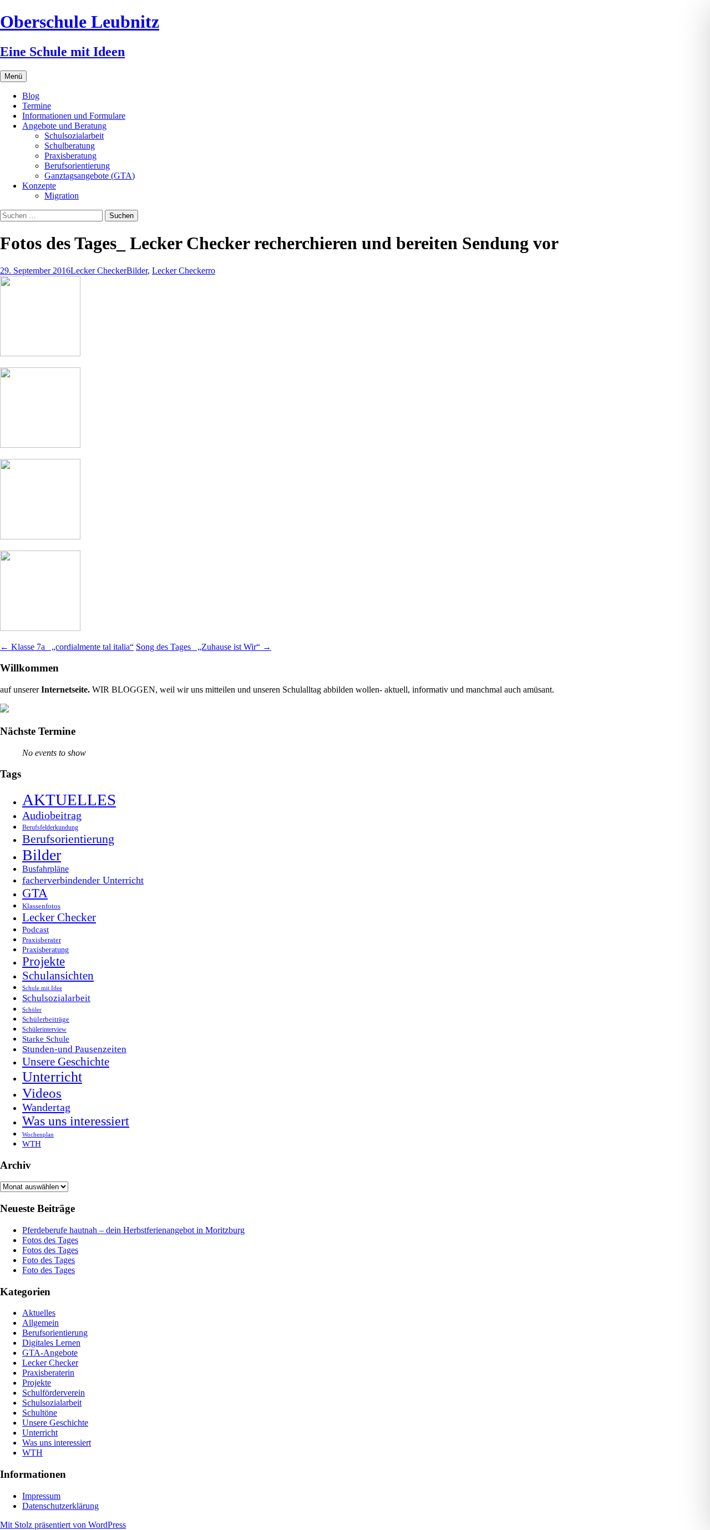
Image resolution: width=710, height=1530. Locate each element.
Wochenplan (38, 1135)
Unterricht (52, 1077)
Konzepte (39, 185)
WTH (31, 1143)
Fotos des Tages (50, 1240)
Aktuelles (38, 1312)
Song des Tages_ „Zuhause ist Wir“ (203, 647)
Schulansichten (58, 975)
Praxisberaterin (48, 1372)
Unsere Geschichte (65, 1061)
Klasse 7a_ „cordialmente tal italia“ (67, 647)
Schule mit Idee (42, 988)
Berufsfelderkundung (50, 827)
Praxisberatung (70, 155)
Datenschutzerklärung (60, 1506)
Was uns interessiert (75, 1121)
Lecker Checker (98, 270)
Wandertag (46, 1107)
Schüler (32, 1010)
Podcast (35, 929)
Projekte (43, 961)
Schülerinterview (44, 1029)
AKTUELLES (69, 800)
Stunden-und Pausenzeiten (74, 1049)
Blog (30, 95)
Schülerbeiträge (45, 1019)
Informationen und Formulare (73, 115)
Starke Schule (45, 1038)
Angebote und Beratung (64, 125)
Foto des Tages (48, 1260)
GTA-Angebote (50, 1352)
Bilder (137, 270)
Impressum (41, 1496)
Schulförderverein (53, 1392)
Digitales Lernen (51, 1342)
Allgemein (40, 1322)
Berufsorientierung (77, 165)
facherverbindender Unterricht (83, 880)
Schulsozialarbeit (74, 135)
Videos (42, 1092)
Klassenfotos (41, 906)
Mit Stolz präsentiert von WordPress (63, 1524)
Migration (61, 195)
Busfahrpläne (45, 869)
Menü (13, 76)
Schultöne (39, 1412)
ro (211, 270)
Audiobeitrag (52, 815)
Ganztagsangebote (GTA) (89, 175)
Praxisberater (41, 940)
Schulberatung (69, 145)
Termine (36, 105)
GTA (35, 893)
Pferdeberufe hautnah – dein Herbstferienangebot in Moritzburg (133, 1230)
